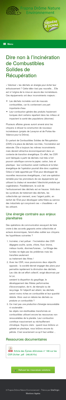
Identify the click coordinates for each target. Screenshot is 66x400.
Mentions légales (33, 393)
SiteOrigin (55, 390)
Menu (10, 44)
